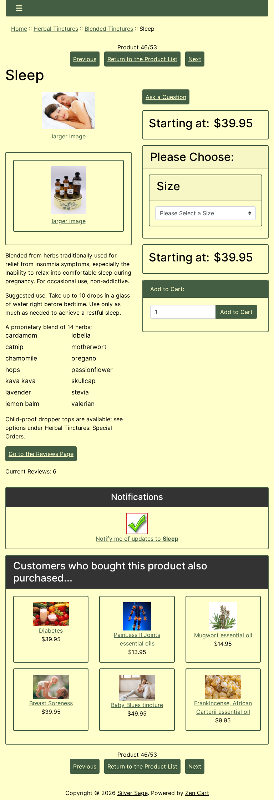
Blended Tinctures (109, 28)
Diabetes (51, 630)
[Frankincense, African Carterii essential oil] (223, 686)
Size (168, 186)
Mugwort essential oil (223, 635)
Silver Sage (132, 792)
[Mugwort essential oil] (223, 616)
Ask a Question (166, 96)
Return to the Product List (142, 59)
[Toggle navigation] (19, 8)
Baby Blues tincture (137, 704)
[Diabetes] (51, 613)
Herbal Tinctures (56, 28)
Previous (84, 59)
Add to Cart (236, 311)
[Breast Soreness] (51, 686)
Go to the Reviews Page (41, 453)
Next (194, 59)
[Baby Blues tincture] (137, 687)
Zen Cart (197, 792)
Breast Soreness (51, 703)
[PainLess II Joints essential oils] (137, 615)
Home (19, 28)
